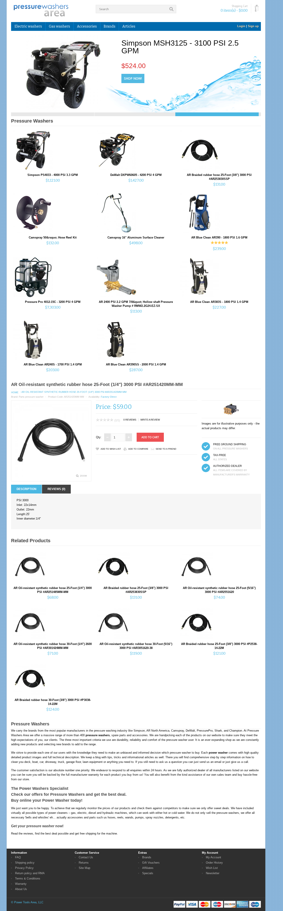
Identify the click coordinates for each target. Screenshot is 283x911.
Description (26, 489)
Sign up (253, 26)
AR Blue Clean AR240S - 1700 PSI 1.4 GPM (53, 364)
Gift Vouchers (151, 862)
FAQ (18, 857)
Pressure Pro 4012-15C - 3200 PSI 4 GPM (52, 302)
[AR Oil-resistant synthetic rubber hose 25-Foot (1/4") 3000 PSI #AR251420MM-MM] (51, 477)
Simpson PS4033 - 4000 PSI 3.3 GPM (52, 175)
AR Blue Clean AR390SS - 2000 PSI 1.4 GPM (136, 364)
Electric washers (28, 26)
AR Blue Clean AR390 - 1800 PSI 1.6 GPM (219, 237)
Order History (214, 862)
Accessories (87, 26)
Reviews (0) (56, 489)
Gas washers (59, 26)
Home (14, 392)
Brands (146, 857)
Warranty (21, 883)
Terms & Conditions (27, 878)
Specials (147, 873)
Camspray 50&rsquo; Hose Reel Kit (52, 237)
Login (241, 26)
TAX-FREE (219, 455)
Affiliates (147, 868)
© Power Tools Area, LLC (27, 902)
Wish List (212, 868)
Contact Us (86, 857)
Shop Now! (132, 78)
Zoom (83, 476)
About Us (21, 889)
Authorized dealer (227, 466)
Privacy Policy (24, 868)
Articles (128, 26)
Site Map (84, 868)
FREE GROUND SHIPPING (229, 444)
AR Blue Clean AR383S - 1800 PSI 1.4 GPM (219, 302)
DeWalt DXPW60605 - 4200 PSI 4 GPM (136, 175)
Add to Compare (138, 449)
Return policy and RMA (30, 873)
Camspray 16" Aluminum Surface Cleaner (135, 237)
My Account (213, 857)
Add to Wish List (111, 449)
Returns (84, 862)
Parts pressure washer (31, 396)
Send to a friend (166, 449)
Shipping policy (24, 862)
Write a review (150, 419)
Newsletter (212, 873)
